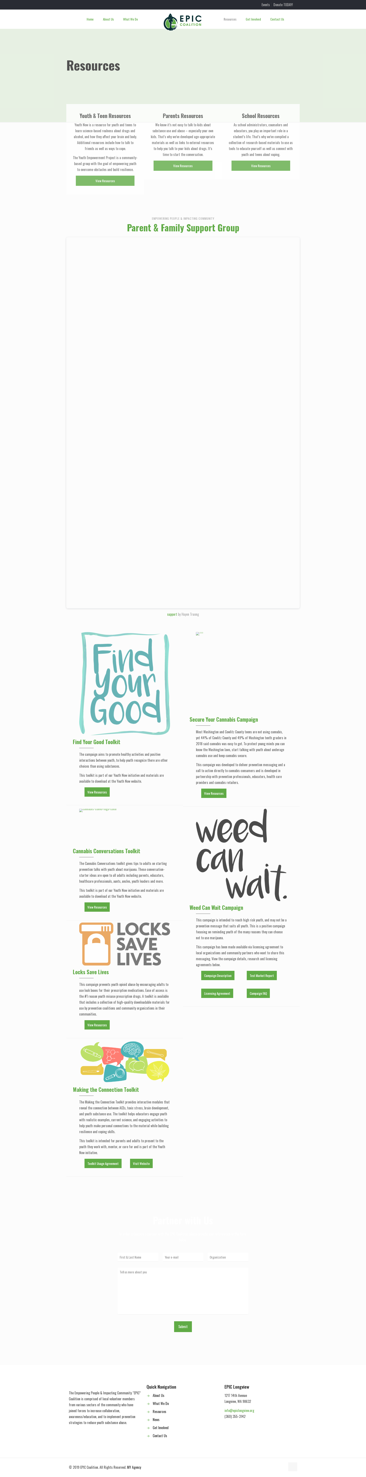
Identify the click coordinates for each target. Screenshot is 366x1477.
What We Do (161, 1403)
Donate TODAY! (283, 4)
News (156, 1419)
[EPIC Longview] (183, 22)
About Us (158, 1395)
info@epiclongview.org (239, 1410)
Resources (159, 1411)
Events (266, 4)
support (172, 614)
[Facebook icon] (273, 1467)
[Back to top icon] (292, 1466)
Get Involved (161, 1427)
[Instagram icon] (278, 1467)
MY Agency (134, 1467)
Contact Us (160, 1435)
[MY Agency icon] (282, 1467)
